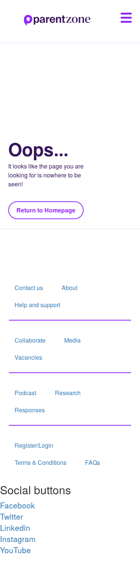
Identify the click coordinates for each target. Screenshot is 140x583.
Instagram (18, 538)
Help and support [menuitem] (37, 304)
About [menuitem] (69, 287)
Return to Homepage (45, 210)
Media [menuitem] (72, 340)
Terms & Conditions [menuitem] (40, 462)
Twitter (11, 516)
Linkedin (15, 527)
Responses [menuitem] (30, 410)
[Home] (45, 16)
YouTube (15, 549)
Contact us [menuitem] (29, 287)
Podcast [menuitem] (25, 392)
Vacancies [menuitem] (28, 357)
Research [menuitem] (68, 392)
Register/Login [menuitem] (34, 445)
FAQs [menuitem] (92, 462)
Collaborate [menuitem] (30, 340)
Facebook (17, 505)
